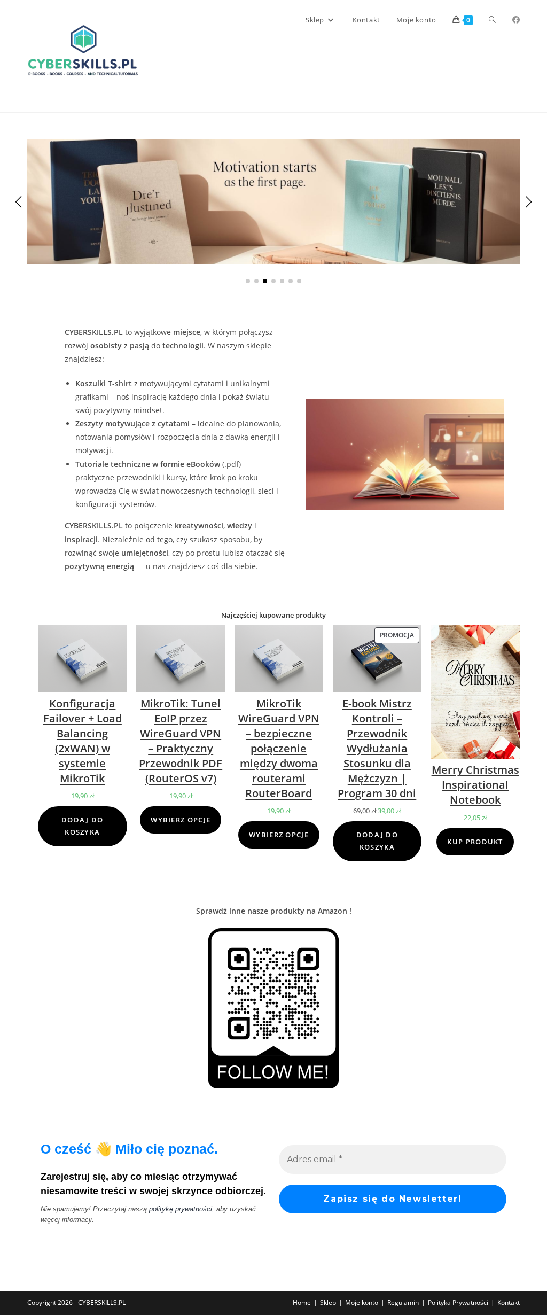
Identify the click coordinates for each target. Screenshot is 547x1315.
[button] (248, 281)
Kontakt (508, 1302)
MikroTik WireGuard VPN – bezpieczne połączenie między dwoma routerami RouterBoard (278, 748)
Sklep (328, 1302)
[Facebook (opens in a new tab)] (516, 20)
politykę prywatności (180, 1209)
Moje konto (361, 1302)
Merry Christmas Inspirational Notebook (475, 784)
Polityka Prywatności (458, 1302)
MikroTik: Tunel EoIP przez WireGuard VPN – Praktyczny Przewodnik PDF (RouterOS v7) (180, 740)
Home (302, 1302)
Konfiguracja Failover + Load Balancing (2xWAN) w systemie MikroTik (82, 740)
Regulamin (403, 1302)
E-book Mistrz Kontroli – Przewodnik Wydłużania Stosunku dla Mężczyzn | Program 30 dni (377, 748)
